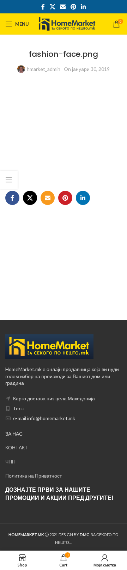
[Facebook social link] (43, 6)
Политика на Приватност (33, 476)
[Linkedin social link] (83, 6)
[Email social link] (63, 6)
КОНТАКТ (16, 447)
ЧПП (10, 462)
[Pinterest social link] (73, 6)
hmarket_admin (43, 69)
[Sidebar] (9, 180)
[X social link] (52, 6)
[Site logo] (67, 23)
